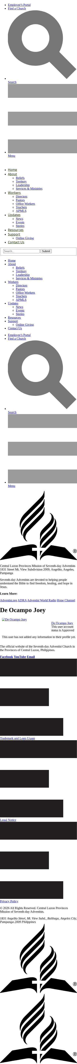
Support (14, 234)
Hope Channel (66, 600)
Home (12, 170)
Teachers (21, 207)
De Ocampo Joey (62, 623)
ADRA (22, 600)
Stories (20, 226)
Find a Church (17, 8)
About (12, 174)
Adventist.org (8, 600)
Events (20, 222)
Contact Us (16, 242)
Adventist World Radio (41, 600)
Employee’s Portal (19, 5)
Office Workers (25, 203)
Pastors (20, 200)
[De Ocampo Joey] (14, 619)
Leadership (23, 185)
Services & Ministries (29, 188)
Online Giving (25, 238)
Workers (14, 193)
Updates (14, 215)
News (19, 218)
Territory (21, 181)
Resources (15, 230)
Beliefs (20, 178)
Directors (21, 196)
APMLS (21, 210)
